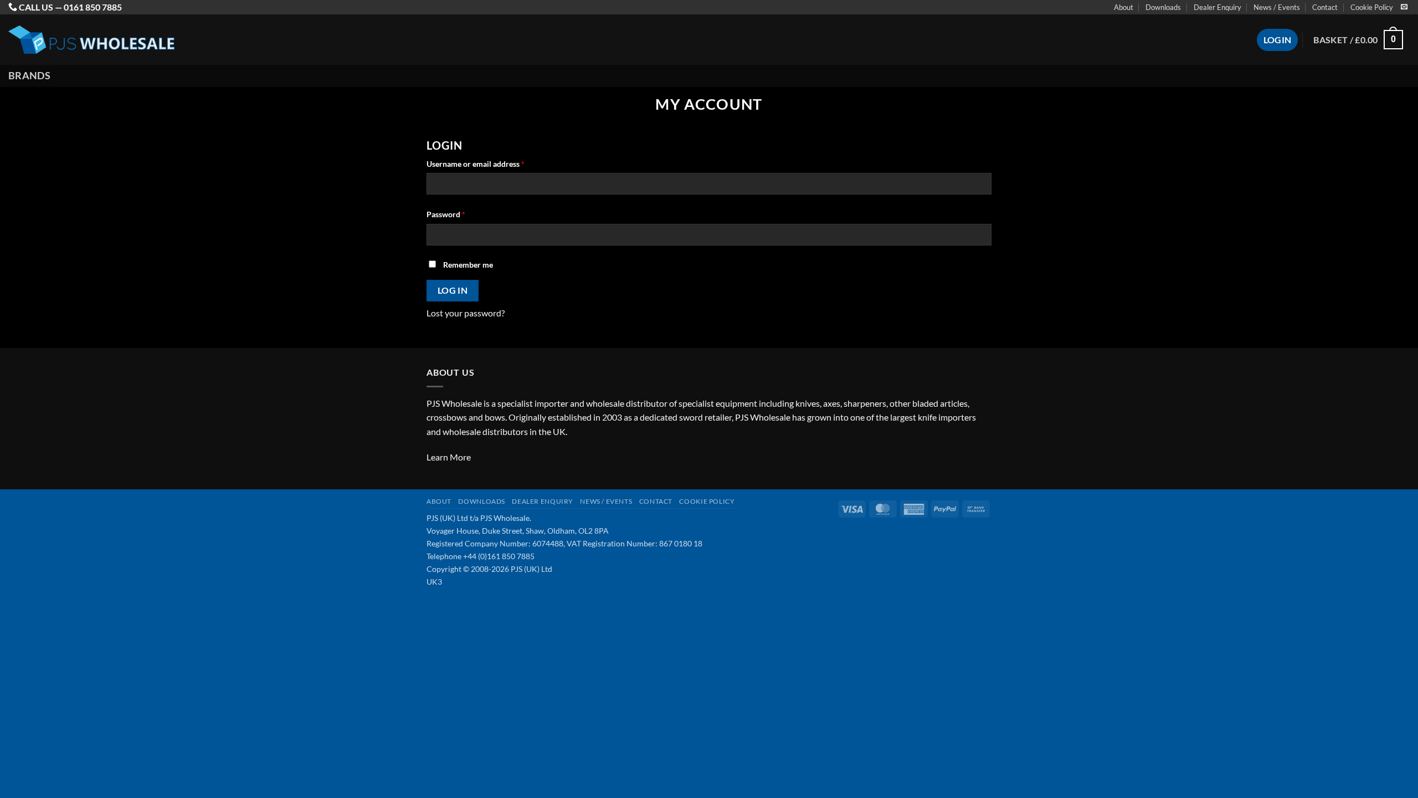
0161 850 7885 (93, 7)
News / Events (1276, 7)
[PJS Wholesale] (91, 39)
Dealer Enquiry (1217, 7)
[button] (1358, 39)
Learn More (449, 457)
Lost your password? (466, 313)
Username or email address (491, 163)
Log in (453, 290)
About (1123, 7)
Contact (1325, 7)
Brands (29, 75)
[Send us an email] (1404, 7)
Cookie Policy (1371, 7)
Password (461, 214)
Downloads (1163, 7)
